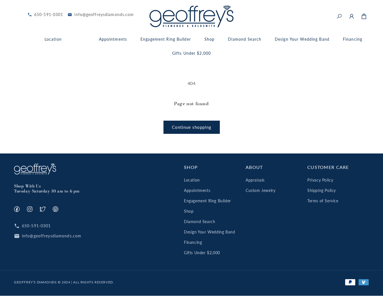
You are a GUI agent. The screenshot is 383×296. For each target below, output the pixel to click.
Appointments (197, 190)
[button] (339, 16)
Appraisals (255, 180)
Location (192, 180)
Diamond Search (199, 221)
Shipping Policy (321, 190)
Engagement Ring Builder (207, 200)
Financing (193, 242)
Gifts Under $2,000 (202, 252)
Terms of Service (322, 200)
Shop (188, 211)
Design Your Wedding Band (209, 232)
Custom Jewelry (260, 190)
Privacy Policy (320, 180)
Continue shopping (191, 127)
